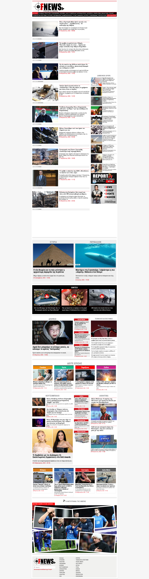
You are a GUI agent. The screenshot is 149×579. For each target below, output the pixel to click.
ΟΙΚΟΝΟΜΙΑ (55, 13)
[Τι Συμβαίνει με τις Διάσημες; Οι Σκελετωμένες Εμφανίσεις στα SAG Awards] (52, 452)
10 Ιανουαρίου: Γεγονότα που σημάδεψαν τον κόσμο (82, 412)
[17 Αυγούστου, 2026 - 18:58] (67, 158)
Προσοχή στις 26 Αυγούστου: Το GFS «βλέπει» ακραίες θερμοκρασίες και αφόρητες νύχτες (82, 349)
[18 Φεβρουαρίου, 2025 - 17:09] (81, 342)
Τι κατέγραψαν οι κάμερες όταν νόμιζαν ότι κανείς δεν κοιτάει (84, 382)
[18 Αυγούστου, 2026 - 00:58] (67, 137)
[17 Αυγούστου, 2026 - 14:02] (80, 356)
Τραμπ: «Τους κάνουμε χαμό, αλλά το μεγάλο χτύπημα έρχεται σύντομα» (109, 89)
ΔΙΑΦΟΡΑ (80, 15)
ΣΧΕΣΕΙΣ (78, 569)
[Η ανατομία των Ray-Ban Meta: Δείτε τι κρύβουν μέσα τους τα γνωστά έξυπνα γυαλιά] (104, 337)
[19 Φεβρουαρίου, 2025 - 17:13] (39, 388)
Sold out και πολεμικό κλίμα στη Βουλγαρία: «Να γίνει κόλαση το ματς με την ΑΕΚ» (102, 428)
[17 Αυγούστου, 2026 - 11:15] (67, 179)
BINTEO (74, 287)
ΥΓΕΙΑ (74, 15)
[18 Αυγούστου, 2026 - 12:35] (67, 96)
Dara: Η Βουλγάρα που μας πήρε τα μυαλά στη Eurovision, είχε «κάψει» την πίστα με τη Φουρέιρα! (59, 421)
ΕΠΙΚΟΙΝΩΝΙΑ (93, 15)
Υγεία (64, 367)
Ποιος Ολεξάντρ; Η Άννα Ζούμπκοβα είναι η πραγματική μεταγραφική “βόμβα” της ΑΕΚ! (59, 400)
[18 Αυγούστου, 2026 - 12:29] (67, 117)
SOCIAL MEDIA (79, 561)
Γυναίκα (43, 367)
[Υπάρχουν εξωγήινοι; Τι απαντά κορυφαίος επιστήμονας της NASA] (96, 158)
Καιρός (81, 345)
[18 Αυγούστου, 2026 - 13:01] (67, 52)
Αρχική (35, 13)
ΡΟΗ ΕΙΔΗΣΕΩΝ (111, 15)
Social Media (81, 319)
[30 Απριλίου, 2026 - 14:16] (102, 490)
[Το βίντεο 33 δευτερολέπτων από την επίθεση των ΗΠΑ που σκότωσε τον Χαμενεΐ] (96, 139)
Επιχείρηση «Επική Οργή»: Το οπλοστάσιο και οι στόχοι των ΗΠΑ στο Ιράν (109, 117)
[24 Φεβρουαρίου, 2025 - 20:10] (41, 463)
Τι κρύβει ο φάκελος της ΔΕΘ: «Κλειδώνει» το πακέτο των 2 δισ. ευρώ (74, 171)
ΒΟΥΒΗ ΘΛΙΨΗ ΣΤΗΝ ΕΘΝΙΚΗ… (43, 504)
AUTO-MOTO (79, 563)
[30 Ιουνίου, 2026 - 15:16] (101, 389)
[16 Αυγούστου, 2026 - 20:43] (67, 201)
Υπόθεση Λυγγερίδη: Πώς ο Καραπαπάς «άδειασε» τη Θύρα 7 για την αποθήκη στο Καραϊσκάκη (73, 108)
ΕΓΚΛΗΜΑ (61, 560)
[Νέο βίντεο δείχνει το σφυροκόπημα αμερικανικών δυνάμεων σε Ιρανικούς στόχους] (96, 101)
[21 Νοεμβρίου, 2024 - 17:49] (80, 329)
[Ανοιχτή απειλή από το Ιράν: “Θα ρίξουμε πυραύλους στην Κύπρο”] (96, 110)
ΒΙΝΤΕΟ (78, 570)
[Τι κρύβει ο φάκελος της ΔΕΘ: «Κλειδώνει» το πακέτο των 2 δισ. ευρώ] (45, 178)
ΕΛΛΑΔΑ (41, 13)
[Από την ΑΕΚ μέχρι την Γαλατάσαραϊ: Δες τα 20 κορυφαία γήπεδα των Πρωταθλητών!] (47, 305)
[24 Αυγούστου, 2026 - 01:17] (98, 423)
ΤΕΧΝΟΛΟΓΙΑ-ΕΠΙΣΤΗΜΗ (40, 15)
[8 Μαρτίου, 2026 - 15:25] (38, 490)
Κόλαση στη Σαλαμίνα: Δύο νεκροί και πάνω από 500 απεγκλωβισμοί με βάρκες (72, 193)
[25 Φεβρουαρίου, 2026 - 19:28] (82, 388)
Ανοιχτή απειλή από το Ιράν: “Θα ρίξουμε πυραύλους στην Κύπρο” (109, 108)
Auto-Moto (106, 470)
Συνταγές (81, 332)
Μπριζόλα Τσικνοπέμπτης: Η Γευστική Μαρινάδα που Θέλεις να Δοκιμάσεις (82, 336)
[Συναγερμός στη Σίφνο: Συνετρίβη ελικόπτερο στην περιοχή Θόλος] (45, 157)
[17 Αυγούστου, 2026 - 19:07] (60, 389)
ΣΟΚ (60, 576)
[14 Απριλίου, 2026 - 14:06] (40, 355)
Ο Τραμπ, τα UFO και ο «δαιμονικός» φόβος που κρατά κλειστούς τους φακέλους (108, 147)
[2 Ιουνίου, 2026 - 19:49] (51, 406)
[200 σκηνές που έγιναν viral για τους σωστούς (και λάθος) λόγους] (102, 305)
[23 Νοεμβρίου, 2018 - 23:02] (80, 428)
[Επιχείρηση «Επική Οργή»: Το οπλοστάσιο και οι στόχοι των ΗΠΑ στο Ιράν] (96, 120)
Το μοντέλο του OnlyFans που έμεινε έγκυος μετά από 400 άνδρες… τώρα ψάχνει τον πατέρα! (109, 166)
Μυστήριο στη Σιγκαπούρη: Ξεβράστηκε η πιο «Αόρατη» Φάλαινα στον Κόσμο (95, 271)
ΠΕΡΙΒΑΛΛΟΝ (57, 15)
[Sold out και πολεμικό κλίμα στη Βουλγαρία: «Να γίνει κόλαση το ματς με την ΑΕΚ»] (104, 448)
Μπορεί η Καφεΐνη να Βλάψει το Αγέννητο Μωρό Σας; (42, 382)
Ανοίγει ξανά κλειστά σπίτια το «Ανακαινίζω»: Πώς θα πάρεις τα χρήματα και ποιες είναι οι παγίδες (73, 87)
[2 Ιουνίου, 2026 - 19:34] (82, 280)
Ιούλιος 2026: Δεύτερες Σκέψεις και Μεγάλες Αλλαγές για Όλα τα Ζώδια (106, 383)
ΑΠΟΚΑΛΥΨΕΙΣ (81, 13)
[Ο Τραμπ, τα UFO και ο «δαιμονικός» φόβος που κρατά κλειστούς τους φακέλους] (96, 149)
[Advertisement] (61, 224)
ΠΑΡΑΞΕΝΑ (97, 13)
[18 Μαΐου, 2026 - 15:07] (51, 416)
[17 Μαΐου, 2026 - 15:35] (51, 427)
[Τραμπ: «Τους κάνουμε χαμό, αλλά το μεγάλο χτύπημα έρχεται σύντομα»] (96, 91)
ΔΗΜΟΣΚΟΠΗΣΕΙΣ (67, 15)
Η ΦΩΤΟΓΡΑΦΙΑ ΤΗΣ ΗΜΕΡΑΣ (76, 501)
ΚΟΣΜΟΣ (62, 13)
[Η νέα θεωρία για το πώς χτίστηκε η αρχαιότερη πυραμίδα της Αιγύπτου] (53, 267)
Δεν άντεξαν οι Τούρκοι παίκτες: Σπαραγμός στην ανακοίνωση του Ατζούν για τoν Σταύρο (58, 410)
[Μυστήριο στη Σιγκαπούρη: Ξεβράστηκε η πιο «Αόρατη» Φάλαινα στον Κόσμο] (95, 267)
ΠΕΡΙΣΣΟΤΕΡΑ (102, 15)
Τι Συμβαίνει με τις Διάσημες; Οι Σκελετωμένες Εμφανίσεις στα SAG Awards (52, 456)
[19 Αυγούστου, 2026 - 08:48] (67, 31)
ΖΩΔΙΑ (111, 13)
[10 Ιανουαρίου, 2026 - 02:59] (80, 417)
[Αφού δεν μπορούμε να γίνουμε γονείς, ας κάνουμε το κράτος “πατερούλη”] (52, 344)
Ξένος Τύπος (64, 470)
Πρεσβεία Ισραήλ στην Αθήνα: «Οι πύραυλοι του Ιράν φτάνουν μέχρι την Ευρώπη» (108, 79)
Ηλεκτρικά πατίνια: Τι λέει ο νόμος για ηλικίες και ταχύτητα (105, 485)
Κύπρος (43, 470)
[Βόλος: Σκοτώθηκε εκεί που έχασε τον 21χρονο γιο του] (45, 135)
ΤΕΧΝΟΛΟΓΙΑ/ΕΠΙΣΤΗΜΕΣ (104, 319)
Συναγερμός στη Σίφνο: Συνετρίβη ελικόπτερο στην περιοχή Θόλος (70, 150)
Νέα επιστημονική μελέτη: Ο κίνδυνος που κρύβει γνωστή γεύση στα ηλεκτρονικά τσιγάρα (63, 383)
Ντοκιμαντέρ (81, 420)
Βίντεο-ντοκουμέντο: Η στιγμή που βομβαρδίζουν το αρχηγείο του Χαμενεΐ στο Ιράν (109, 127)
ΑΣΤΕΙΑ (77, 565)
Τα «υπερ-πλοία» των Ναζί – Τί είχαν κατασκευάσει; (82, 423)
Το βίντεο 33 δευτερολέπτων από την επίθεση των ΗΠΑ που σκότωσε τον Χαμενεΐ (109, 137)
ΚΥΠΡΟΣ (86, 15)
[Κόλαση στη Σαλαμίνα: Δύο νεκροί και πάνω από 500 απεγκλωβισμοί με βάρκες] (45, 199)
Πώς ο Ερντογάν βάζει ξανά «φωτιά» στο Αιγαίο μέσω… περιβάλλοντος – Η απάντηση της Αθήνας (73, 23)
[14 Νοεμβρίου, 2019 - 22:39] (60, 495)
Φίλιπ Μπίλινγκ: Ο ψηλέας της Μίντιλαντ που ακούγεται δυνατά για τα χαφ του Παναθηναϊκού (103, 400)
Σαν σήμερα (81, 409)
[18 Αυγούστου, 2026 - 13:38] (98, 451)
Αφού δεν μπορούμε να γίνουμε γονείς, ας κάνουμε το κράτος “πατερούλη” (51, 348)
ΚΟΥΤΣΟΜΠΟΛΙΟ (71, 13)
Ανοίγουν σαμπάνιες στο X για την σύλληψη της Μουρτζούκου (81, 323)
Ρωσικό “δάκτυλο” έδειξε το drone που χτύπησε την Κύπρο (42, 485)
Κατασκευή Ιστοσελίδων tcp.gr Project (43, 569)
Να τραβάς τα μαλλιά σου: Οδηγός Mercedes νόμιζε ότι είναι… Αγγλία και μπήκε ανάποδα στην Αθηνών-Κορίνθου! (72, 44)
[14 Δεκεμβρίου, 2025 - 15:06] (41, 278)
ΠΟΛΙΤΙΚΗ (48, 13)
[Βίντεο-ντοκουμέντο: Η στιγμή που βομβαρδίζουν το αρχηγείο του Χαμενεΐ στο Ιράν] (96, 130)
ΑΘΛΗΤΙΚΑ (105, 13)
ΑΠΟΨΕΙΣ (90, 13)
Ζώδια (106, 367)
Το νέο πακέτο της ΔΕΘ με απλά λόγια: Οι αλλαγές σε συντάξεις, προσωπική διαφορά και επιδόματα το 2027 (73, 66)
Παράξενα (85, 367)
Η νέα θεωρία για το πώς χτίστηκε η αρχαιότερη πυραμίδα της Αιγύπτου (49, 271)
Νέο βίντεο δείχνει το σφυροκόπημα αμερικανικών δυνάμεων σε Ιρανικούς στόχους (109, 99)
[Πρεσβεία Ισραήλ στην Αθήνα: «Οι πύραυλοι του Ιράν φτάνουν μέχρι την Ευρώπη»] (96, 81)
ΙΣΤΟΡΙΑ (50, 15)
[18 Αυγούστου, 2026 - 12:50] (67, 73)
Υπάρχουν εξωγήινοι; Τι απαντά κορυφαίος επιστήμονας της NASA (108, 156)
